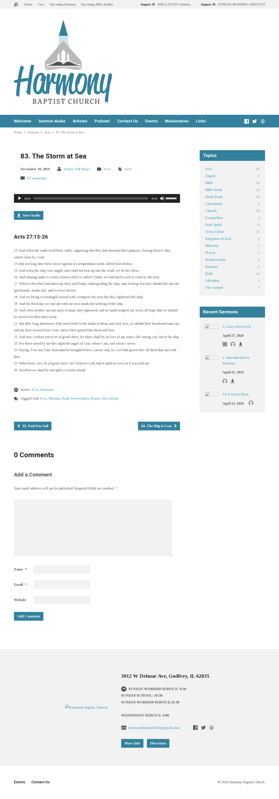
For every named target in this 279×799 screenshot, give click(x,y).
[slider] (172, 198)
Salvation (212, 280)
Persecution (80, 398)
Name (20, 569)
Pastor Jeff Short (77, 169)
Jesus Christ (214, 232)
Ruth (209, 273)
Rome (95, 398)
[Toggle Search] (16, 4)
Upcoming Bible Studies (97, 4)
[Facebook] (246, 121)
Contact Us (127, 121)
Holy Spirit (213, 225)
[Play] (19, 198)
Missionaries (177, 121)
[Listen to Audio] (233, 344)
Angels (210, 176)
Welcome (22, 121)
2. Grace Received (236, 326)
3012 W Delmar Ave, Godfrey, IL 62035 (165, 676)
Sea (104, 398)
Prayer (210, 252)
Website (20, 600)
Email (20, 584)
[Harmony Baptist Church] (86, 707)
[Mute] (162, 198)
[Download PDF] (241, 344)
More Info (132, 743)
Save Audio (31, 215)
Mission (54, 398)
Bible (209, 183)
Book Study (214, 197)
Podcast (102, 121)
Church (211, 211)
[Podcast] (262, 121)
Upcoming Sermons (62, 4)
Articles (80, 121)
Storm (114, 398)
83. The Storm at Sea (69, 132)
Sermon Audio (52, 121)
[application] (97, 198)
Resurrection (215, 259)
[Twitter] (254, 121)
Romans (211, 266)
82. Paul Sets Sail (35, 426)
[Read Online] (225, 344)
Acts (47, 132)
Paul (65, 398)
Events (151, 121)
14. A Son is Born (236, 394)
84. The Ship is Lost (156, 426)
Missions (212, 245)
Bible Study (214, 190)
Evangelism (214, 218)
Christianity (214, 204)
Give (41, 4)
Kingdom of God (218, 239)
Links (201, 121)
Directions (158, 743)
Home (28, 4)
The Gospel (214, 287)
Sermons (33, 132)
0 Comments (37, 178)
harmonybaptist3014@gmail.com (154, 728)
